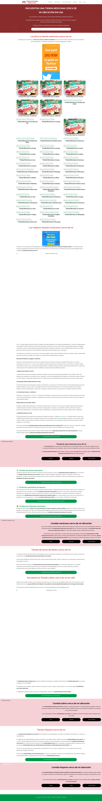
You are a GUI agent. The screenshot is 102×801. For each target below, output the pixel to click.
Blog (84, 2)
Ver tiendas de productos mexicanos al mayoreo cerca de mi (51, 501)
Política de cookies (46, 797)
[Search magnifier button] (69, 29)
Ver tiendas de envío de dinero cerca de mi (51, 572)
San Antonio (63, 416)
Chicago (59, 406)
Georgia (50, 785)
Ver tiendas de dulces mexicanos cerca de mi (51, 482)
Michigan (71, 458)
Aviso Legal (38, 797)
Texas (50, 719)
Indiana (71, 785)
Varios (80, 2)
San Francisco (33, 395)
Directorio (50, 2)
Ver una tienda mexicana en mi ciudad (51, 436)
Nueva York (71, 541)
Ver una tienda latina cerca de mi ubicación (51, 695)
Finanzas (75, 2)
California (71, 719)
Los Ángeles (33, 364)
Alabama (51, 458)
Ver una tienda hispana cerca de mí (51, 759)
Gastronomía (57, 2)
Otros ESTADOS (91, 458)
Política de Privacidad (56, 797)
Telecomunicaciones (66, 2)
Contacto (64, 797)
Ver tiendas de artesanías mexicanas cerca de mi (51, 516)
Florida (50, 541)
